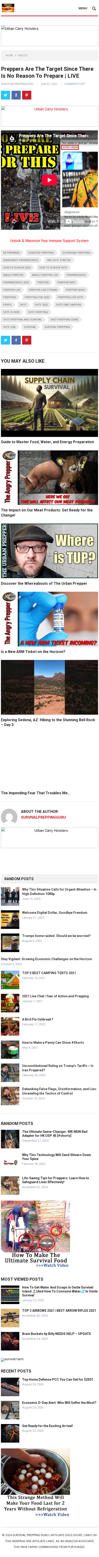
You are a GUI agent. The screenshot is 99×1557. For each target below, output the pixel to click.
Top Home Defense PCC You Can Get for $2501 (57, 1379)
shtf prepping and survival (22, 319)
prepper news (75, 289)
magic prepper (13, 275)
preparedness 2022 (16, 282)
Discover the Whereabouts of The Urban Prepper (44, 583)
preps (7, 304)
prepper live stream (43, 289)
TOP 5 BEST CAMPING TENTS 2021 (49, 973)
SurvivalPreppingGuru (17, 84)
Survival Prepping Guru (31, 1535)
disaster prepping (41, 252)
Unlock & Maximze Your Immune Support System (49, 241)
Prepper (43, 282)
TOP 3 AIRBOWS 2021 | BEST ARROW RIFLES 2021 (59, 1310)
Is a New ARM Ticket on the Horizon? (33, 651)
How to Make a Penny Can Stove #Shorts (53, 1042)
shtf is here (11, 312)
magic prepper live (45, 275)
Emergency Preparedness (20, 260)
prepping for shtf (70, 297)
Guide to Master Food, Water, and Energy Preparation (47, 442)
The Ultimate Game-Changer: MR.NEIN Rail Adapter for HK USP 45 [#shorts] (54, 1133)
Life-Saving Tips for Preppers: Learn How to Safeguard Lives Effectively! (55, 1180)
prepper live (11, 289)
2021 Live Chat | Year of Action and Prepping (55, 996)
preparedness (76, 275)
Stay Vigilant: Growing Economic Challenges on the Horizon (46, 959)
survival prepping (57, 327)
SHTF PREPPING (38, 312)
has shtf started (59, 260)
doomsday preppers (76, 252)
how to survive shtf (53, 267)
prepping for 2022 (37, 297)
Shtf (23, 304)
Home (9, 55)
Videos (22, 55)
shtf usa (9, 327)
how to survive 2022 (17, 267)
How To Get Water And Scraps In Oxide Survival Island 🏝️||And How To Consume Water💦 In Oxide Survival (60, 1291)
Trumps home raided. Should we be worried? (56, 936)
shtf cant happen (68, 304)
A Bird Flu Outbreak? (37, 1019)
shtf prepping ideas (64, 319)
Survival (30, 327)
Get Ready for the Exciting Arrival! (47, 1426)
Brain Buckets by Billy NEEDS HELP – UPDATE (56, 1334)
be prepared (11, 252)
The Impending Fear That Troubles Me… (35, 793)
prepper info (66, 282)
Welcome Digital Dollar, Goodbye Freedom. (55, 912)
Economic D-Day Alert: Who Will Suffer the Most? (59, 1403)
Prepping (9, 297)
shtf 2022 (41, 304)
